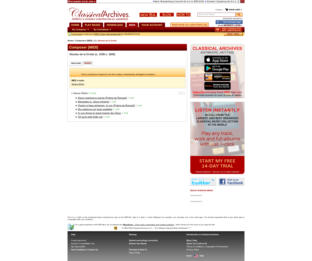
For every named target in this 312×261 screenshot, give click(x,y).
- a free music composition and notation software (148, 225)
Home (70, 41)
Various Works (78, 84)
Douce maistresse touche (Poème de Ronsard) (102, 98)
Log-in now (77, 34)
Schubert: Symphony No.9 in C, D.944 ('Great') (224, 1)
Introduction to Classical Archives (203, 234)
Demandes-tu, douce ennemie (93, 101)
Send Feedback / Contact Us (84, 250)
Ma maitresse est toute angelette (95, 109)
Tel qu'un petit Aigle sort (90, 117)
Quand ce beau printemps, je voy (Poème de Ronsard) (106, 105)
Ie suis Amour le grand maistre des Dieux (99, 113)
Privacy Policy (193, 250)
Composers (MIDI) (83, 41)
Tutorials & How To (138, 250)
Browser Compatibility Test (82, 243)
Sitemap (133, 234)
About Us (191, 243)
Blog (189, 240)
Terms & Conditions (195, 246)
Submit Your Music (138, 243)
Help (73, 234)
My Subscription (78, 246)
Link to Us (202, 243)
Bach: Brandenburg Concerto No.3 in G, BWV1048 (174, 1)
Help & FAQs (134, 253)
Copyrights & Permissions (216, 246)
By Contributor (101, 29)
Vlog (195, 240)
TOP (181, 93)
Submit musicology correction (143, 240)
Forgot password (78, 240)
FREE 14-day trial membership (107, 34)
